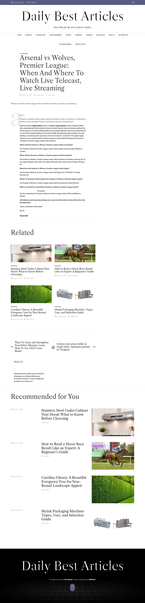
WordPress (69, 579)
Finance (28, 35)
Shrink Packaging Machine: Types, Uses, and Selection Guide (74, 311)
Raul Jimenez (61, 126)
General (78, 35)
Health (112, 35)
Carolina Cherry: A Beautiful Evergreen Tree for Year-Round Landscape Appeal (28, 312)
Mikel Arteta (37, 126)
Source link (24, 216)
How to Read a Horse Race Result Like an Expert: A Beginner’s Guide (74, 270)
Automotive (123, 35)
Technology (41, 35)
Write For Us (80, 44)
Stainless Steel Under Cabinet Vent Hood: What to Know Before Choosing (30, 271)
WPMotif (92, 579)
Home (19, 35)
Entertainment (56, 35)
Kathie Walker (40, 95)
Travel (68, 35)
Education (100, 35)
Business (14, 265)
